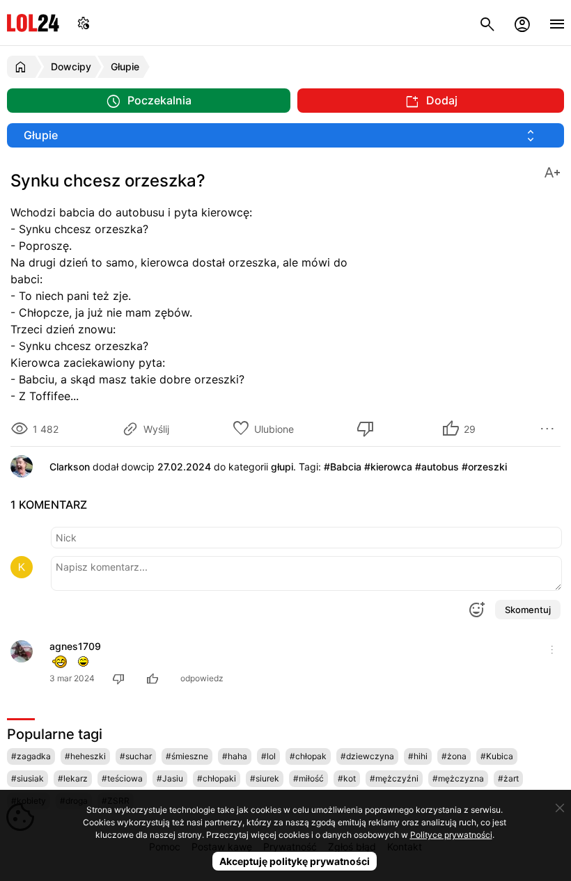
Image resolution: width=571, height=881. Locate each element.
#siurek (264, 778)
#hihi (418, 756)
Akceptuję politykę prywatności (294, 861)
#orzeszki (484, 467)
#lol (268, 756)
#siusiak (27, 778)
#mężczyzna (458, 778)
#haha (234, 756)
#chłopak (308, 756)
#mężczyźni (394, 778)
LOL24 (33, 22)
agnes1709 (75, 646)
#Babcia (342, 467)
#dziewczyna (367, 756)
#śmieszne (187, 756)
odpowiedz (202, 678)
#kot (347, 778)
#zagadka (31, 756)
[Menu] (557, 22)
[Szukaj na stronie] (487, 22)
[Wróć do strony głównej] (22, 67)
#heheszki (85, 756)
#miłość (308, 778)
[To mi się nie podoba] (368, 429)
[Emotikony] (476, 609)
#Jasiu (170, 778)
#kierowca (388, 467)
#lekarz (73, 778)
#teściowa (122, 778)
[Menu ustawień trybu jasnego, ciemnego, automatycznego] (83, 22)
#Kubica (496, 756)
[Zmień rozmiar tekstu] (552, 171)
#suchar (136, 756)
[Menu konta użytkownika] (522, 22)
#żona (454, 756)
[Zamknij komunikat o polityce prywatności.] (560, 808)
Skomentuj (528, 609)
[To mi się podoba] (154, 678)
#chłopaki (216, 778)
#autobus (437, 467)
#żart (508, 778)
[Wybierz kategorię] (285, 135)
